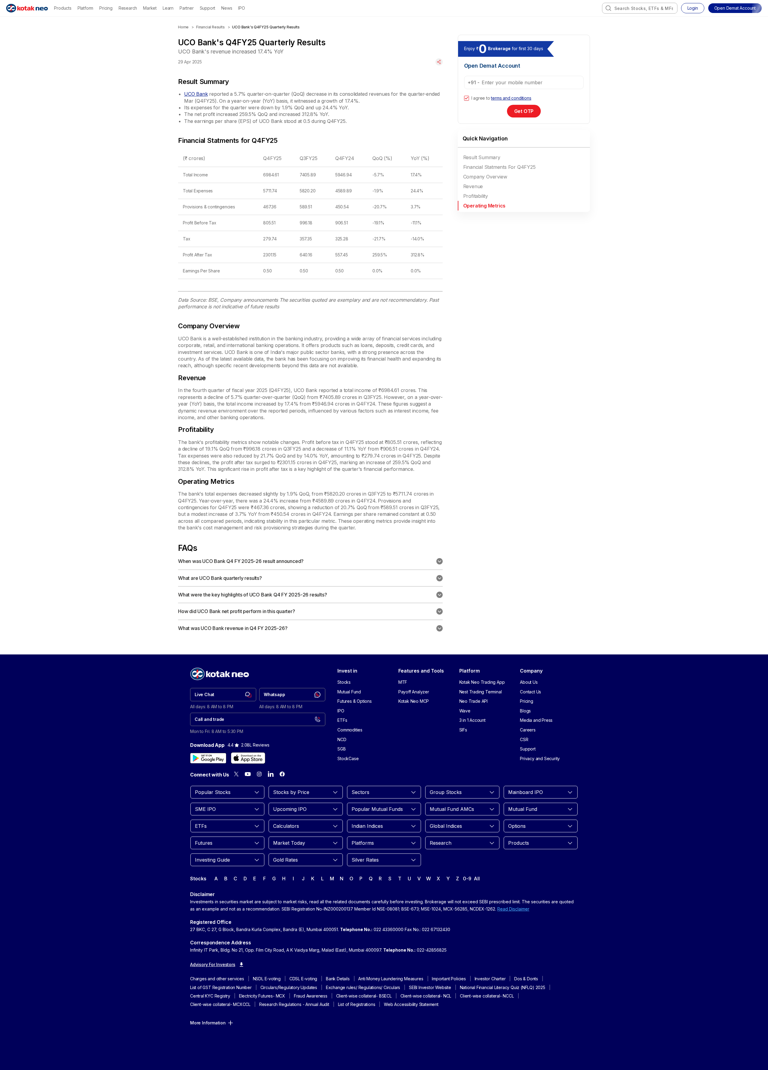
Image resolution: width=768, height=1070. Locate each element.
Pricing (106, 8)
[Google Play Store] (208, 758)
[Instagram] (259, 774)
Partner (187, 8)
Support (207, 8)
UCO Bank (196, 94)
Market (150, 8)
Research (128, 8)
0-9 (467, 879)
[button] (735, 8)
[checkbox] (466, 98)
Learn (168, 8)
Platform (85, 8)
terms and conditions (511, 98)
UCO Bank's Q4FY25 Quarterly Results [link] (265, 27)
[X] (236, 774)
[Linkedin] (271, 774)
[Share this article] (439, 62)
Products (62, 8)
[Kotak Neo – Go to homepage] (27, 8)
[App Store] (248, 758)
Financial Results (210, 27)
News (226, 8)
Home (183, 27)
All (477, 879)
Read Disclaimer (513, 908)
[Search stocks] (608, 8)
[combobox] (639, 8)
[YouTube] (248, 774)
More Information (208, 1022)
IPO (241, 8)
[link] (223, 694)
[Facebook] (282, 774)
